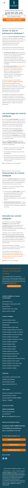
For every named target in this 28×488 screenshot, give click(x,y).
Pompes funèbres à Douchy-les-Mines (12, 334)
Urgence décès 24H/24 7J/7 (9, 384)
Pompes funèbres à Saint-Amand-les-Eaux (13, 358)
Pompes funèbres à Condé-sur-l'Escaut (12, 332)
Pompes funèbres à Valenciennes (11, 365)
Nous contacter (6, 306)
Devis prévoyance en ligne (9, 395)
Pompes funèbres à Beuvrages (10, 327)
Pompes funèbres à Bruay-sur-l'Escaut (12, 329)
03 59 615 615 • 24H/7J (14, 486)
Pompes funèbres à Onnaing (9, 351)
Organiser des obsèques (8, 379)
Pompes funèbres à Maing (9, 346)
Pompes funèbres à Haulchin (9, 341)
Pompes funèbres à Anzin (9, 320)
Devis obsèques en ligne (8, 382)
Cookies (13, 471)
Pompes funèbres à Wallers (9, 368)
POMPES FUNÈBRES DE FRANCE (14, 468)
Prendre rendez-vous (14, 450)
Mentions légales (21, 471)
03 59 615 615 (15, 13)
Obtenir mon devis (14, 286)
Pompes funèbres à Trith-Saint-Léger (12, 363)
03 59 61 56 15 (7, 414)
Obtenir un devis (14, 444)
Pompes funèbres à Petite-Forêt (10, 353)
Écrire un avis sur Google (8, 311)
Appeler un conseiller (14, 439)
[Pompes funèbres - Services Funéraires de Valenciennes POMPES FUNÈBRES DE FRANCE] (14, 4)
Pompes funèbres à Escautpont (10, 337)
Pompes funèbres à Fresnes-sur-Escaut (12, 339)
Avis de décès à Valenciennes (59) (11, 377)
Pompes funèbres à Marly (9, 349)
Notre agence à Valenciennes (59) (11, 304)
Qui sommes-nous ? (7, 301)
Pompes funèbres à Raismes (9, 356)
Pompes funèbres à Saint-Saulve (10, 361)
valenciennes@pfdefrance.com (12, 416)
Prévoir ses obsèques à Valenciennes (11, 393)
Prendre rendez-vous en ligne (10, 309)
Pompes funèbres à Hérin (8, 344)
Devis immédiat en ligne (14, 16)
